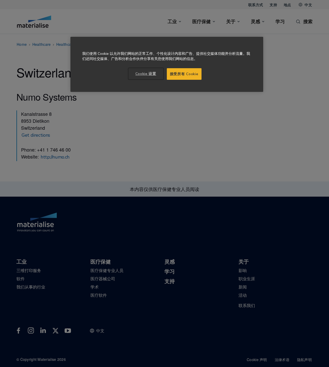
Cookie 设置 (145, 73)
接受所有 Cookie (184, 74)
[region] (166, 64)
